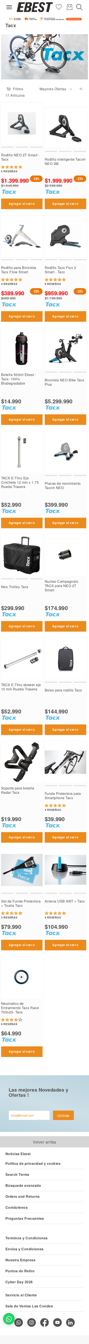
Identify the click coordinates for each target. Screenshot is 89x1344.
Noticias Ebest (18, 1153)
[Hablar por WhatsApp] (9, 1319)
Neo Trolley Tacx (15, 586)
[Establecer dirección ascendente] (81, 89)
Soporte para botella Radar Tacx (17, 790)
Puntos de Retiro (20, 1270)
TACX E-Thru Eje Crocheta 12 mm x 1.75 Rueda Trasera (20, 482)
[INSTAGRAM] (31, 1322)
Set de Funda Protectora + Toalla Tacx (21, 903)
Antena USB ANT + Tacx (65, 901)
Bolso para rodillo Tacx (63, 690)
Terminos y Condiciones (26, 1237)
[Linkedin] (70, 1322)
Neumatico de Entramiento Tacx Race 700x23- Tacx (20, 1008)
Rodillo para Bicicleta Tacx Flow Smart (18, 269)
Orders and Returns (22, 1196)
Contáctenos (16, 1207)
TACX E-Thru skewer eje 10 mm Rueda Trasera (21, 686)
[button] (56, 89)
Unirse (63, 1115)
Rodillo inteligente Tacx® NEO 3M (65, 161)
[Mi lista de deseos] (58, 6)
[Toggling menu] (9, 7)
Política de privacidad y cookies (32, 1163)
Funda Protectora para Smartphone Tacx (63, 795)
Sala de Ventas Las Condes (29, 1306)
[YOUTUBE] (57, 1322)
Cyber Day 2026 (19, 1281)
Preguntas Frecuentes (24, 1218)
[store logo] (34, 7)
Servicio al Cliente (21, 1295)
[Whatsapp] (18, 1322)
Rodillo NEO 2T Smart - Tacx (20, 157)
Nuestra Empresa (20, 1259)
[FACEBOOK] (44, 1322)
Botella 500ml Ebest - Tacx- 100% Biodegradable (18, 379)
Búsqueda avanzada (23, 1185)
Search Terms (17, 1174)
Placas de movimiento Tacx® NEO (63, 485)
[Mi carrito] (69, 7)
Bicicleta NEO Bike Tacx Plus (64, 382)
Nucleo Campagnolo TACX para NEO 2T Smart (61, 585)
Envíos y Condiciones (24, 1248)
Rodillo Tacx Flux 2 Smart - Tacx (60, 269)
